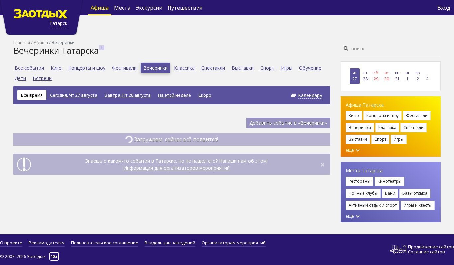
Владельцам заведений (170, 243)
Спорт (267, 68)
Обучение (310, 68)
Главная (21, 42)
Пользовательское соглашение (104, 243)
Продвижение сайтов (431, 246)
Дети (20, 78)
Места (122, 7)
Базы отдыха (414, 193)
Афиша (100, 7)
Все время (32, 95)
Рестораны (359, 181)
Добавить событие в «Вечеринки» (288, 123)
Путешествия (185, 7)
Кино (56, 68)
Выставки (243, 68)
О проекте (11, 243)
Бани (390, 193)
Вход (443, 7)
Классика (184, 68)
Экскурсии (149, 7)
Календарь (310, 95)
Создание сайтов (426, 252)
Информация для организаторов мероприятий (176, 168)
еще (350, 150)
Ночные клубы (363, 193)
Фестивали (124, 68)
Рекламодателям (47, 243)
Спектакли (213, 68)
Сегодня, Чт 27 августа (73, 95)
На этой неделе (174, 95)
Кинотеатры (389, 181)
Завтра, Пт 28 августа (128, 95)
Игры (286, 68)
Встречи (42, 78)
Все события (29, 68)
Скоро (204, 95)
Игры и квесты (418, 205)
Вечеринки (155, 68)
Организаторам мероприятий (234, 243)
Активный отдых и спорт (373, 205)
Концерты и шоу (86, 68)
